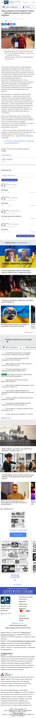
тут (6, 639)
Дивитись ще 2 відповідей (25, 236)
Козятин (9, 159)
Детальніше (4, 610)
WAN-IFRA (28, 643)
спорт (3, 159)
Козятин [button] (11, 3)
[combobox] (22, 243)
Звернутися (22, 601)
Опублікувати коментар (9, 180)
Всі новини (26, 2)
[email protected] (18, 713)
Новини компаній (24, 618)
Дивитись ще (30, 332)
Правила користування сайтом (18, 625)
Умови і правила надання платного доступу (18, 627)
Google (3, 151)
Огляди (21, 620)
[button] (2, 2)
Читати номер (18, 535)
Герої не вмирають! (12, 7)
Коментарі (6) (6, 155)
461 (11, 21)
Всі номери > (18, 584)
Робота (28, 7)
